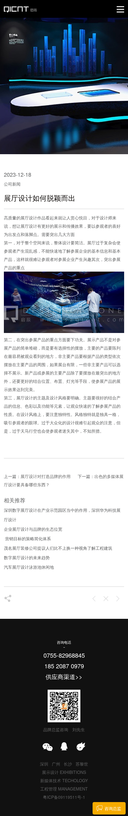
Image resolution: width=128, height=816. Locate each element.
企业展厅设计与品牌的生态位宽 (33, 529)
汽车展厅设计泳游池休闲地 (29, 567)
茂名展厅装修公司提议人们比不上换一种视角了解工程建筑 (58, 548)
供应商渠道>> (64, 676)
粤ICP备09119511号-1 (64, 797)
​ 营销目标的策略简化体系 (27, 538)
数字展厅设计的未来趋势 (27, 557)
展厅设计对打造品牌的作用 (46, 476)
